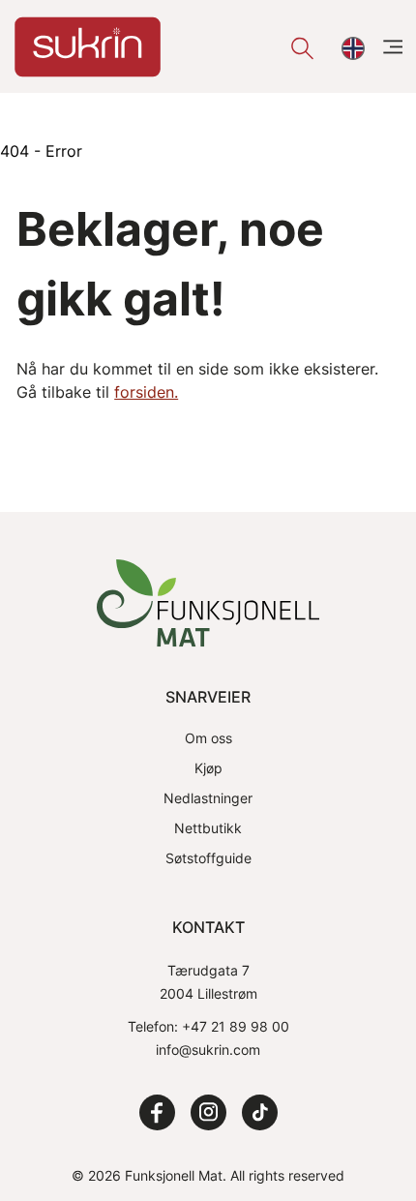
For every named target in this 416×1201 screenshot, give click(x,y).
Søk (299, 48)
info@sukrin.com (208, 1049)
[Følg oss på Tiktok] (260, 1112)
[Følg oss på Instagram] (208, 1112)
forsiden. (146, 392)
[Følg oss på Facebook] (157, 1112)
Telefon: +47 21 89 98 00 (208, 1026)
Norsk (351, 48)
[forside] (88, 46)
